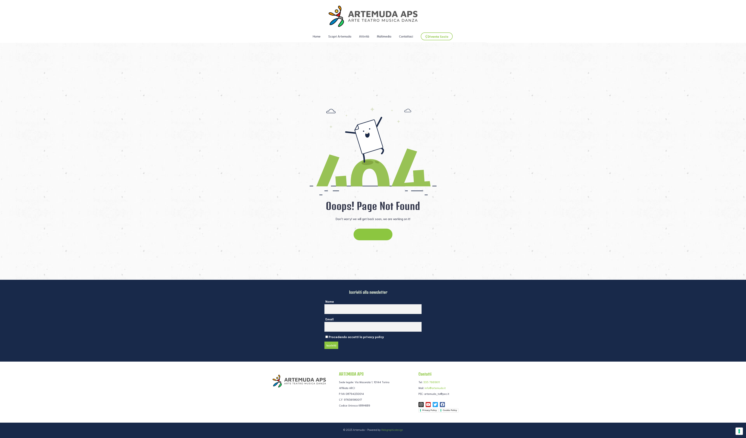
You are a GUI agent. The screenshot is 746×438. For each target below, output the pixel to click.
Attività (364, 36)
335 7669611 (431, 382)
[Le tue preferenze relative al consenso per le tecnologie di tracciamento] (739, 431)
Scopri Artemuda (339, 36)
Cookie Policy (450, 410)
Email (329, 319)
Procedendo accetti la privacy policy (356, 337)
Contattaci (406, 36)
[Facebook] (442, 404)
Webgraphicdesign (392, 429)
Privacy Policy (429, 410)
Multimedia (384, 36)
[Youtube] (428, 404)
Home (317, 36)
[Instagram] (421, 404)
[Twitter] (435, 404)
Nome (329, 301)
